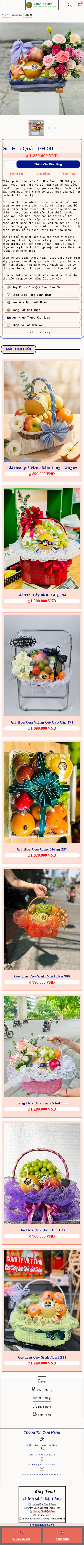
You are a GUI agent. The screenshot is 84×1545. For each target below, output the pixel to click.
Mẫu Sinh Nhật (17, 15)
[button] (4, 5)
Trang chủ (5, 15)
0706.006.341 (21, 1539)
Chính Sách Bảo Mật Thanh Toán (43, 1508)
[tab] (36, 128)
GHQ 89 (28, 15)
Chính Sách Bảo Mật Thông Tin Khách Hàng (43, 1518)
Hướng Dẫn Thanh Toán (44, 1504)
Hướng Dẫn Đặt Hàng (44, 1511)
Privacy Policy (44, 1515)
